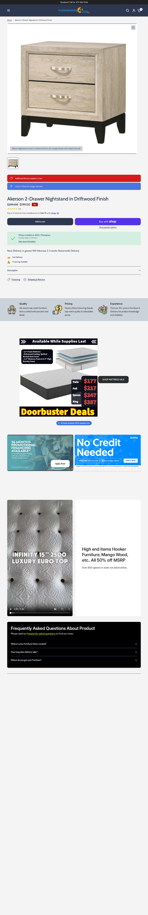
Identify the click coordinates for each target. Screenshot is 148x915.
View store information (27, 241)
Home (9, 20)
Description (12, 270)
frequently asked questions (41, 633)
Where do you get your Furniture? (26, 660)
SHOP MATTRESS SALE (113, 379)
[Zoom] (133, 27)
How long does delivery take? (24, 652)
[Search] (127, 10)
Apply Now (60, 463)
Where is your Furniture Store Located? (28, 644)
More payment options (107, 227)
